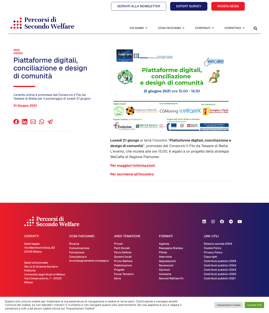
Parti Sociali (122, 248)
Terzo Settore (122, 252)
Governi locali (123, 256)
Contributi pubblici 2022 (220, 274)
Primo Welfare (123, 261)
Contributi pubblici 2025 (220, 261)
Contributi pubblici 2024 (220, 265)
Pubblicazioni (123, 265)
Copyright (210, 256)
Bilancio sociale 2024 (218, 243)
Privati (118, 243)
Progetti (119, 269)
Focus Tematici (124, 274)
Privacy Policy (213, 252)
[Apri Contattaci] (243, 28)
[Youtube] (240, 222)
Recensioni (166, 265)
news (16, 50)
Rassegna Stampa (171, 248)
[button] (255, 28)
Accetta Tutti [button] (254, 305)
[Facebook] (16, 123)
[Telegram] (231, 222)
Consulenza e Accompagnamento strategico (89, 258)
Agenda (18, 53)
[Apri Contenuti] (212, 28)
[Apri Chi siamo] (146, 28)
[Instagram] (213, 222)
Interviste (165, 256)
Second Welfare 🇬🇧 (171, 278)
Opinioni (164, 269)
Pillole (163, 252)
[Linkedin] (204, 222)
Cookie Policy (213, 248)
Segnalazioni (167, 261)
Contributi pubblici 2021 (220, 278)
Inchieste (165, 274)
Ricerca (74, 243)
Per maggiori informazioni (132, 165)
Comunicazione (79, 248)
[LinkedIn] (24, 123)
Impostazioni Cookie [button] (228, 305)
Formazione (76, 252)
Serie (117, 278)
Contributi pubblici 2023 (220, 269)
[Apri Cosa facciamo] (183, 28)
